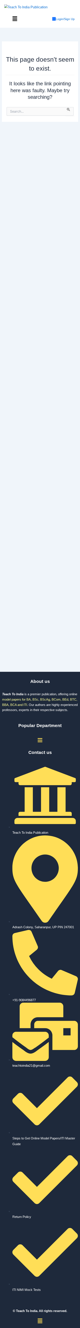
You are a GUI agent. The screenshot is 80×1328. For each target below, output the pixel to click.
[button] (14, 18)
